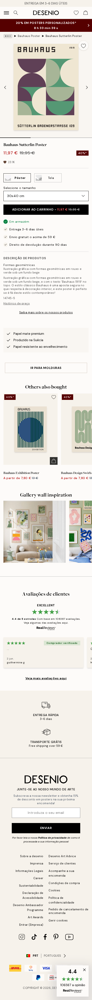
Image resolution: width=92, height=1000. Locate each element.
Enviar (46, 828)
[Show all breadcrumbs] (7, 36)
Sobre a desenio (31, 856)
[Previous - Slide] (5, 87)
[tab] (15, 136)
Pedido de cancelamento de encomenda (69, 911)
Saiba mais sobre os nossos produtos (46, 312)
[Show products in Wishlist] (76, 13)
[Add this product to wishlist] (83, 45)
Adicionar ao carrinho (46, 209)
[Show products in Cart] (85, 13)
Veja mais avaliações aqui (46, 678)
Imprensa (36, 863)
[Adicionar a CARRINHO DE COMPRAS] (54, 461)
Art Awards (35, 917)
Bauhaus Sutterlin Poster (64, 36)
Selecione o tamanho (19, 188)
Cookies (54, 890)
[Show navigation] (6, 13)
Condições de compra (64, 883)
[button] (73, 981)
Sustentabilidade (31, 885)
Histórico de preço (16, 303)
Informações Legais (29, 871)
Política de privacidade (52, 837)
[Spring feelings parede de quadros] (34, 532)
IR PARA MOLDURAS (46, 368)
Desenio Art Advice (62, 856)
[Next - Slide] (86, 87)
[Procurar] (16, 13)
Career (38, 878)
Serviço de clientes (62, 863)
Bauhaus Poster (29, 36)
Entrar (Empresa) (31, 925)
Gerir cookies (58, 920)
